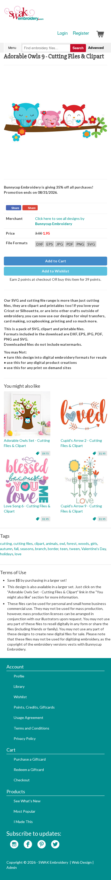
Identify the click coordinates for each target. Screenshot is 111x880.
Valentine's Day (93, 548)
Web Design (82, 862)
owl (62, 543)
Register (81, 33)
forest (72, 543)
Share (15, 208)
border (53, 548)
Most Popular (24, 811)
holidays (6, 554)
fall (16, 548)
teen (64, 548)
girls (94, 543)
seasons (27, 548)
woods (83, 543)
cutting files (23, 543)
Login (62, 33)
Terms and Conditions (31, 728)
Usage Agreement (28, 717)
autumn (6, 548)
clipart (39, 543)
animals (52, 543)
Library (19, 686)
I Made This (23, 821)
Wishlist (20, 697)
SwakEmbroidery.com (42, 15)
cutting (6, 543)
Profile (19, 676)
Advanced (96, 47)
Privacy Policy (25, 738)
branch (40, 548)
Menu (12, 47)
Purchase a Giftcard (30, 759)
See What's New (27, 801)
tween (74, 548)
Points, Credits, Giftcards (34, 707)
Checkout (22, 780)
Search (78, 47)
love (18, 554)
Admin (11, 867)
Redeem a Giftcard (29, 769)
